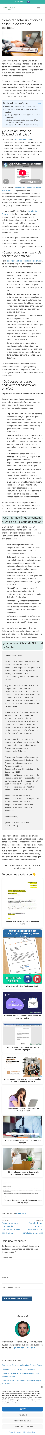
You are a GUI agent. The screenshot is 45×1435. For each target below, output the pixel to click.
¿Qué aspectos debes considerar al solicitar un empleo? (22, 116)
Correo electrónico (12, 1288)
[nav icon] (38, 8)
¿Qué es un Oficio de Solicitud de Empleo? (21, 107)
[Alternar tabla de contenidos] (38, 103)
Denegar (22, 1415)
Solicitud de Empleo (22, 139)
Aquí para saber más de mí (24, 1348)
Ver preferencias (22, 1421)
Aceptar (22, 1409)
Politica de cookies (15, 1432)
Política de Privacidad (28, 1432)
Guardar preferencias (22, 1427)
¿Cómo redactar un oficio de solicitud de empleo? (21, 110)
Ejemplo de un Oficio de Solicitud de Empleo (24, 125)
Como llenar (21, 1213)
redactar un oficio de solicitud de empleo (24, 261)
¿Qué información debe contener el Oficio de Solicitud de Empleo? (24, 121)
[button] (42, 1387)
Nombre (6, 1277)
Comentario (8, 1257)
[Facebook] (28, 2)
